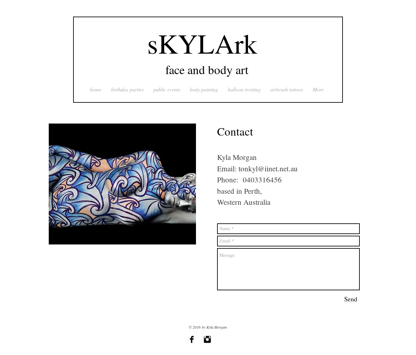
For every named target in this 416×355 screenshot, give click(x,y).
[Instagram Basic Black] (207, 339)
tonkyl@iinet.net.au (268, 168)
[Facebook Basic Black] (191, 339)
